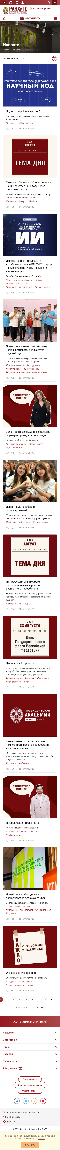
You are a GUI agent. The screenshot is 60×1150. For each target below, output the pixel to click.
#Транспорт (34, 832)
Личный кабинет (23, 2)
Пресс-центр (17, 49)
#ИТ (20, 604)
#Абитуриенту (33, 365)
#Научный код (26, 123)
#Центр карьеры (31, 369)
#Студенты (11, 123)
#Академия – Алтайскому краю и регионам (26, 372)
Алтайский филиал (42, 9)
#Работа (33, 201)
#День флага (43, 678)
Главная (6, 49)
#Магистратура (13, 682)
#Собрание (11, 522)
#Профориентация (15, 365)
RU (54, 2)
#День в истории (14, 678)
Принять (30, 1145)
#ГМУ (26, 682)
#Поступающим (13, 369)
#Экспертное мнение (16, 444)
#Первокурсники (40, 522)
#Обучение (24, 763)
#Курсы (39, 280)
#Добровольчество (15, 447)
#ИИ (25, 283)
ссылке (41, 1138)
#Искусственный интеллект (19, 287)
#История (29, 678)
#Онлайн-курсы (42, 287)
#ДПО (27, 604)
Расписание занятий (4, 2)
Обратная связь (30, 1091)
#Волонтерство (35, 444)
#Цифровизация (14, 835)
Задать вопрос (30, 1079)
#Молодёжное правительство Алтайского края (28, 910)
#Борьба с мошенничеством (19, 985)
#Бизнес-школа (13, 283)
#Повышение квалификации (19, 280)
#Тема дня (11, 201)
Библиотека (11, 2)
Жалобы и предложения (30, 1085)
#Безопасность (26, 982)
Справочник (17, 2)
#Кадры (22, 201)
